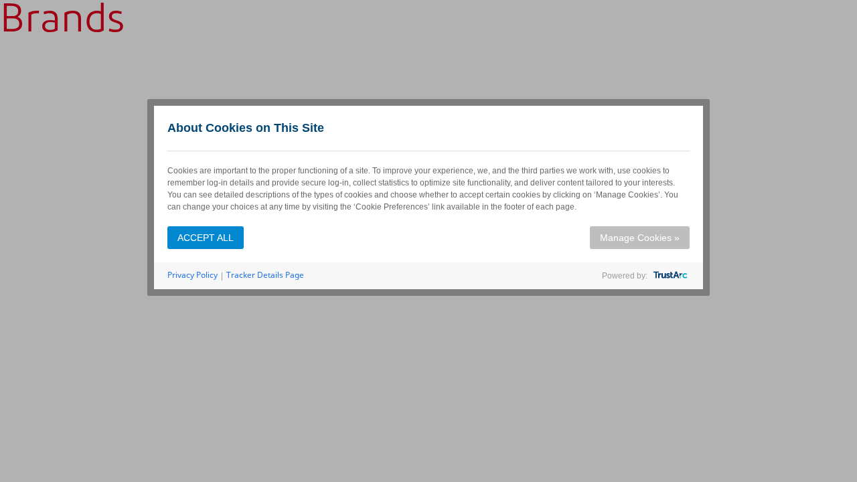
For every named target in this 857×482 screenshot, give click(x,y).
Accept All (205, 237)
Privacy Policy (192, 274)
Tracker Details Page (265, 274)
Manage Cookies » (640, 237)
